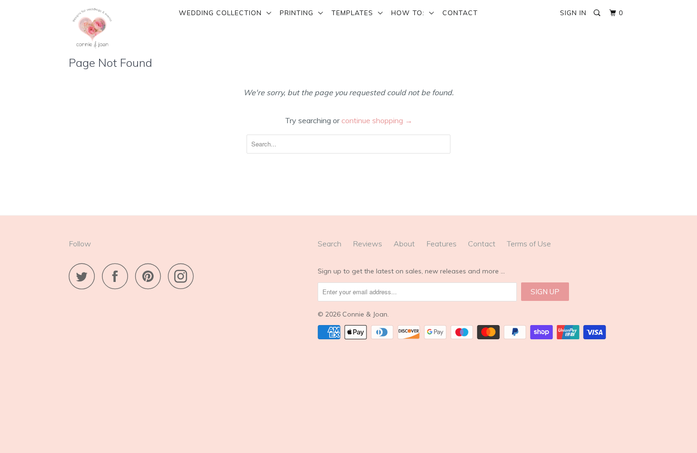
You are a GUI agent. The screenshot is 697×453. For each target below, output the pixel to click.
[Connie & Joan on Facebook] (117, 276)
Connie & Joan (364, 314)
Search (329, 243)
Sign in (573, 13)
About (404, 243)
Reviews (367, 243)
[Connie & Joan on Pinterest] (150, 276)
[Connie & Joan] (117, 28)
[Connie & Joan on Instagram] (183, 276)
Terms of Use (529, 243)
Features (441, 243)
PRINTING (299, 13)
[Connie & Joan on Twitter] (84, 276)
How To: (410, 13)
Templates (354, 13)
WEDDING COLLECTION (222, 13)
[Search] (598, 13)
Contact (460, 13)
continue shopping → (377, 120)
